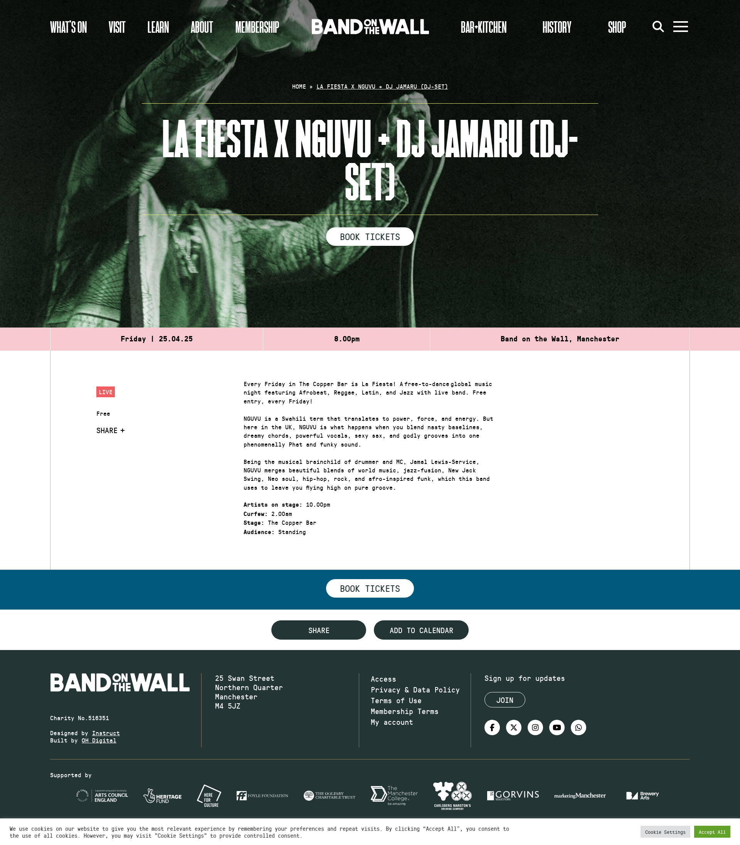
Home (299, 86)
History (557, 26)
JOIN (504, 700)
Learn (158, 26)
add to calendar (421, 630)
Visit (117, 26)
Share (107, 430)
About (202, 26)
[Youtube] (557, 727)
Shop (617, 26)
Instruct (106, 733)
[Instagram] (535, 727)
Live (106, 392)
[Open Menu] (680, 26)
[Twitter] (513, 727)
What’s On (68, 26)
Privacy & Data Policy (415, 689)
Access (383, 679)
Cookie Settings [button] (665, 831)
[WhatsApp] (578, 727)
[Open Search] (658, 26)
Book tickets (370, 588)
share (319, 630)
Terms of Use (396, 700)
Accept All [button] (712, 831)
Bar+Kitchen (483, 26)
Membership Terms (405, 711)
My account (392, 722)
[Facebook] (492, 727)
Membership (257, 26)
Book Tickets (370, 236)
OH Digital (99, 740)
